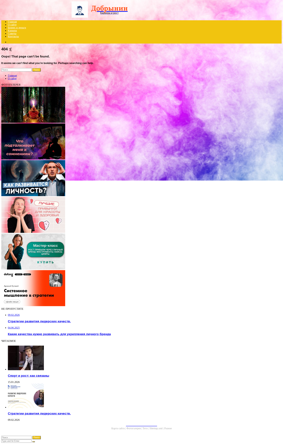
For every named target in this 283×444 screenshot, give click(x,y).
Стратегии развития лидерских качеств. (39, 413)
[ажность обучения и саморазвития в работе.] (99, 178)
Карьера (12, 30)
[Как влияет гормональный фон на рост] (99, 105)
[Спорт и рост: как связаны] (103, 358)
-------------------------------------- (141, 425)
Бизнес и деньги (17, 27)
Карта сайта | (118, 428)
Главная (12, 21)
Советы (12, 33)
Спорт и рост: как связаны (28, 375)
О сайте (12, 24)
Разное (168, 428)
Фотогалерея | (134, 428)
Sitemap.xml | (157, 428)
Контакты (13, 36)
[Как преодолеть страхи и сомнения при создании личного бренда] (99, 141)
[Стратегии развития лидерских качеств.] (103, 396)
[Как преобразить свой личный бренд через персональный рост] (99, 251)
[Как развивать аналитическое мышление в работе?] (99, 288)
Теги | (146, 428)
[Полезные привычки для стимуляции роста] (99, 215)
